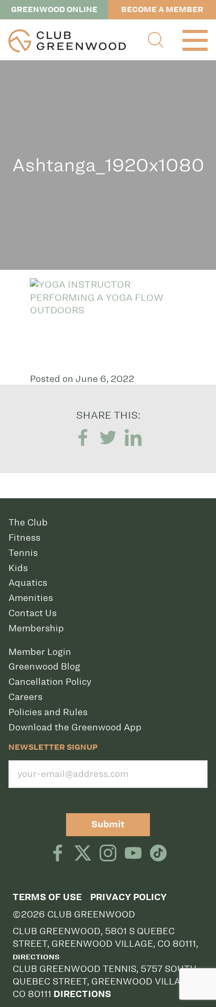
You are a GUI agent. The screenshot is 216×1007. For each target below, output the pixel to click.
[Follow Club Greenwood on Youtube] (133, 854)
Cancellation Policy (49, 681)
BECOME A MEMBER (162, 9)
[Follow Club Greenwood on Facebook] (57, 854)
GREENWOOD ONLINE (54, 9)
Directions (36, 957)
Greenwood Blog (44, 666)
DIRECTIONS (82, 994)
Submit (108, 824)
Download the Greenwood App (75, 727)
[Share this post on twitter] (108, 438)
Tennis (23, 553)
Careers (25, 697)
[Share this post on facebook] (82, 438)
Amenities (30, 598)
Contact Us (32, 613)
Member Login (39, 652)
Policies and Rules (48, 712)
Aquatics (27, 582)
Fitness (24, 537)
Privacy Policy (128, 897)
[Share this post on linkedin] (133, 438)
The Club (28, 522)
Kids (18, 568)
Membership (36, 628)
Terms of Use (47, 897)
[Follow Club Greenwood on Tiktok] (158, 854)
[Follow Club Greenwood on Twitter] (82, 854)
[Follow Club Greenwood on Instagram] (108, 854)
